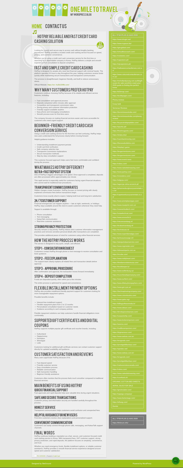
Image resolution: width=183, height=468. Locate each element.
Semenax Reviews (120, 108)
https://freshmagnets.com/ (123, 131)
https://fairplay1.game (121, 147)
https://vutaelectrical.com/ (123, 213)
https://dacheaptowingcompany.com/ (127, 291)
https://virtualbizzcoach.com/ (124, 52)
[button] (176, 461)
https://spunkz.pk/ (119, 127)
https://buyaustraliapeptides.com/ (126, 123)
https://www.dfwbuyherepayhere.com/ (127, 283)
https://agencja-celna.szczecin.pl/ (126, 184)
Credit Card (56, 456)
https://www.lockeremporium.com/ (126, 320)
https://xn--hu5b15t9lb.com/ (58, 85)
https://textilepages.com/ (122, 96)
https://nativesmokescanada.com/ (126, 365)
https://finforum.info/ (120, 423)
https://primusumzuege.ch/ (123, 238)
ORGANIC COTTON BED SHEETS (126, 382)
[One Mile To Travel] (51, 8)
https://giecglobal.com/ (121, 48)
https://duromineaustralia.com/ (124, 112)
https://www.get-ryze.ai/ (122, 287)
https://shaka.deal (119, 135)
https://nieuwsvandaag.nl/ (123, 221)
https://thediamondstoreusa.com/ (125, 262)
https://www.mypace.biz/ (122, 43)
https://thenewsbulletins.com (124, 143)
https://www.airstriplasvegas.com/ (126, 201)
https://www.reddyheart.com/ (124, 258)
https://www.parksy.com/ (122, 172)
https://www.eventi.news (122, 159)
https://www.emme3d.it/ (122, 217)
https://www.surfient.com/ (122, 279)
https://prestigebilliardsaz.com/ (124, 345)
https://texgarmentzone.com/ (124, 151)
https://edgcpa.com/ (120, 180)
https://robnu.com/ (120, 164)
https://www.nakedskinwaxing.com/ (126, 168)
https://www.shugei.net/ (122, 39)
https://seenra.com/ (120, 324)
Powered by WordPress (142, 464)
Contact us (56, 26)
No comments (41, 456)
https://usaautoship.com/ (122, 316)
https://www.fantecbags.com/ (124, 398)
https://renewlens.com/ (121, 176)
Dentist (115, 406)
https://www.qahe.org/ (121, 299)
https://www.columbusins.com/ (124, 295)
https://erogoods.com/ (121, 340)
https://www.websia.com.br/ (123, 336)
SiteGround (46, 464)
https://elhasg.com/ (120, 402)
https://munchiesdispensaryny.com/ (126, 275)
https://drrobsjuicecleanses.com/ (125, 312)
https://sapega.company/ (122, 394)
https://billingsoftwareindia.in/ (124, 304)
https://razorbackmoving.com (124, 139)
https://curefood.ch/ (120, 377)
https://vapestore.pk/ (121, 60)
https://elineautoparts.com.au (124, 250)
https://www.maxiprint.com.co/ (124, 205)
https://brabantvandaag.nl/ (123, 226)
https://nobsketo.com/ (121, 56)
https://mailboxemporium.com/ (124, 328)
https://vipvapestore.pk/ (122, 64)
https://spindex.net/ (120, 349)
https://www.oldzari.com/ (122, 308)
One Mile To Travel (94, 9)
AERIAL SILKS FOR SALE (123, 386)
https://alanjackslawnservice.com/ (126, 242)
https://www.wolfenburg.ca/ (123, 271)
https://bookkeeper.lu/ (121, 267)
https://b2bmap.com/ (121, 92)
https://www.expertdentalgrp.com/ (126, 234)
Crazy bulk (117, 104)
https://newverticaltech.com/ (123, 209)
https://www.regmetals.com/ (123, 246)
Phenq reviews (118, 100)
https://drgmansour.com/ (122, 332)
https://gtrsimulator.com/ (122, 390)
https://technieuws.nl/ (121, 230)
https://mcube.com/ (120, 254)
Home (37, 26)
